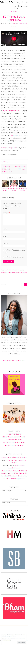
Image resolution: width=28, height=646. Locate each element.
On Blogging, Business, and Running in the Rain (7, 169)
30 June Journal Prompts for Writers (14, 442)
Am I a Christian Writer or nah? (14, 445)
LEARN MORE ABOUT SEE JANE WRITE (14, 360)
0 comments (22, 23)
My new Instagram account (11, 111)
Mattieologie (14, 135)
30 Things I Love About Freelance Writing (14, 188)
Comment (6, 213)
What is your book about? (14, 434)
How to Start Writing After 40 (14, 440)
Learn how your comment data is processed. (14, 272)
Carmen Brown (5, 457)
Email (5, 236)
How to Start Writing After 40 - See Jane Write (14, 476)
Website (5, 243)
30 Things (15, 23)
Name (5, 229)
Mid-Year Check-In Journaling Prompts (14, 437)
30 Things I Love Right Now (14, 18)
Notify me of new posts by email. (14, 257)
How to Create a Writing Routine (15, 478)
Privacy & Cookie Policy (7, 640)
